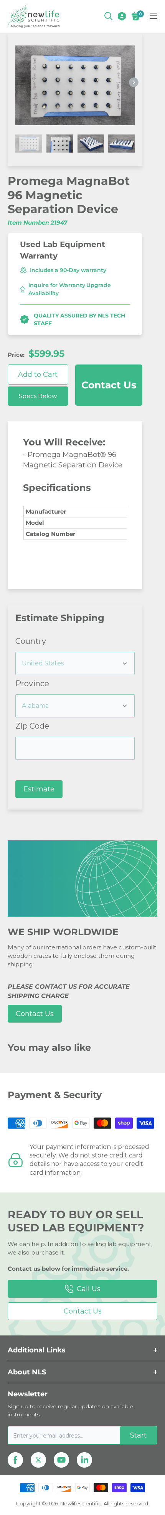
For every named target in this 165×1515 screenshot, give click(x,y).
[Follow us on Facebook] (15, 1460)
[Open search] (108, 16)
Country (30, 641)
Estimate (38, 789)
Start (138, 1435)
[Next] (134, 82)
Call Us (89, 1289)
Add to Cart (38, 374)
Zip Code (32, 726)
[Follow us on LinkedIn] (84, 1460)
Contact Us (108, 385)
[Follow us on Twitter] (38, 1460)
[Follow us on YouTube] (61, 1460)
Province (32, 683)
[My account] (122, 16)
